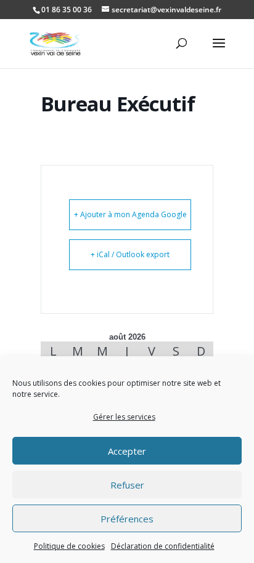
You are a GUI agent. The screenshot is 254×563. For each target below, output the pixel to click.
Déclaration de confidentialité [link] (163, 546)
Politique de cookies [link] (69, 546)
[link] (55, 43)
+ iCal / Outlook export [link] (130, 254)
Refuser (127, 485)
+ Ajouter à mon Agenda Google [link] (130, 214)
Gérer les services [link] (124, 417)
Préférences (127, 519)
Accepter (127, 451)
